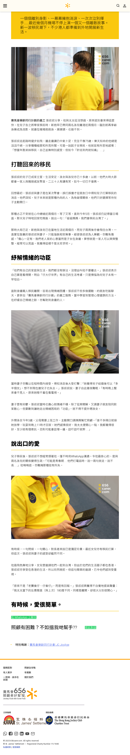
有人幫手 (7, 672)
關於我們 (28, 677)
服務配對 (7, 667)
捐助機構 (49, 713)
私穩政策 (7, 747)
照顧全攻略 (30, 667)
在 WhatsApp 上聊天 (23, 617)
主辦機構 (7, 713)
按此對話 (90, 627)
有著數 (27, 672)
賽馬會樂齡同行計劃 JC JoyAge (49, 644)
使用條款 (16, 747)
